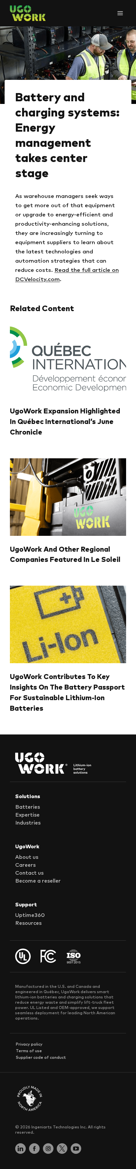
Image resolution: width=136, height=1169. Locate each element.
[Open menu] (120, 13)
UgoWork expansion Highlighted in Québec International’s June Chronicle (65, 422)
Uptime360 (30, 915)
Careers (25, 865)
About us (26, 857)
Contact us (29, 873)
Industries (28, 823)
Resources (28, 923)
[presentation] (68, 359)
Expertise (27, 815)
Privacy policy (29, 1045)
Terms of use (29, 1051)
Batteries (27, 807)
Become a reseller (38, 881)
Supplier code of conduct (41, 1058)
